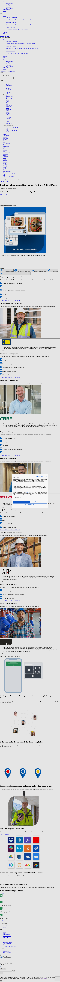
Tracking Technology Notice (41, 476)
